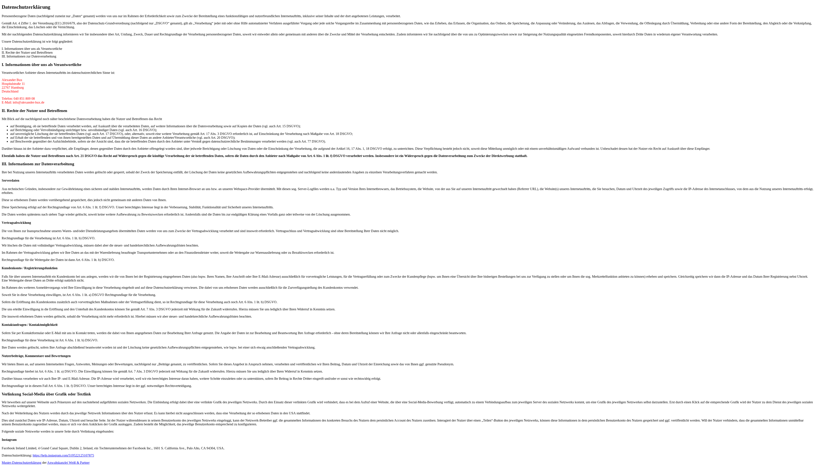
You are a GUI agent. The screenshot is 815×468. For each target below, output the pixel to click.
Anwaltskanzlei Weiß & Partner (68, 462)
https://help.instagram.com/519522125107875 (63, 455)
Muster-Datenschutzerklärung (21, 462)
